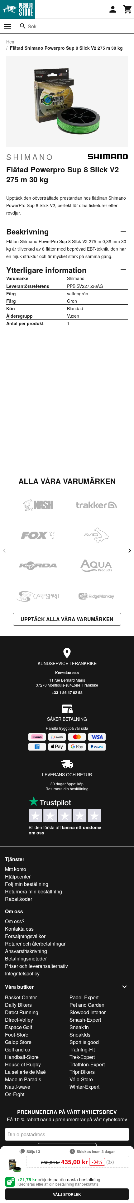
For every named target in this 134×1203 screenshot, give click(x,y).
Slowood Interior (87, 1012)
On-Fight (14, 1094)
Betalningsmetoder (26, 958)
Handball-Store (22, 1056)
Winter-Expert (84, 1086)
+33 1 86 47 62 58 (67, 692)
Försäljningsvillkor (25, 936)
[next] (129, 550)
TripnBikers (82, 1071)
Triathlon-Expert (87, 1064)
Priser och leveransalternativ (36, 965)
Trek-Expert (82, 1056)
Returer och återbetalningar (35, 943)
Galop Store (18, 1042)
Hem (11, 42)
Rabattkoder (18, 898)
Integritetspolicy (22, 973)
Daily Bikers (18, 1004)
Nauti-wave (17, 1086)
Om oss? (15, 921)
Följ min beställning (26, 883)
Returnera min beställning (33, 891)
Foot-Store (16, 1034)
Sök (32, 26)
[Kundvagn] (128, 9)
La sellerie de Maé (25, 1071)
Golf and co (17, 1049)
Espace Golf (18, 1027)
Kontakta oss (67, 672)
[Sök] (22, 26)
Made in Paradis (23, 1079)
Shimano (30, 157)
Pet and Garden (86, 1004)
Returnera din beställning (67, 788)
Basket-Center (21, 997)
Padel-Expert (83, 997)
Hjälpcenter (18, 876)
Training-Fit (82, 1049)
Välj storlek (67, 1194)
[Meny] (7, 26)
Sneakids (79, 1034)
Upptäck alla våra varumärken (67, 619)
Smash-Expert (85, 1019)
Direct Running (21, 1012)
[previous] (4, 550)
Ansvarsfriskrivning (26, 951)
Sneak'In (79, 1027)
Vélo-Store (81, 1079)
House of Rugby (23, 1064)
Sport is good (84, 1042)
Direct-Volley (19, 1019)
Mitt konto (15, 869)
